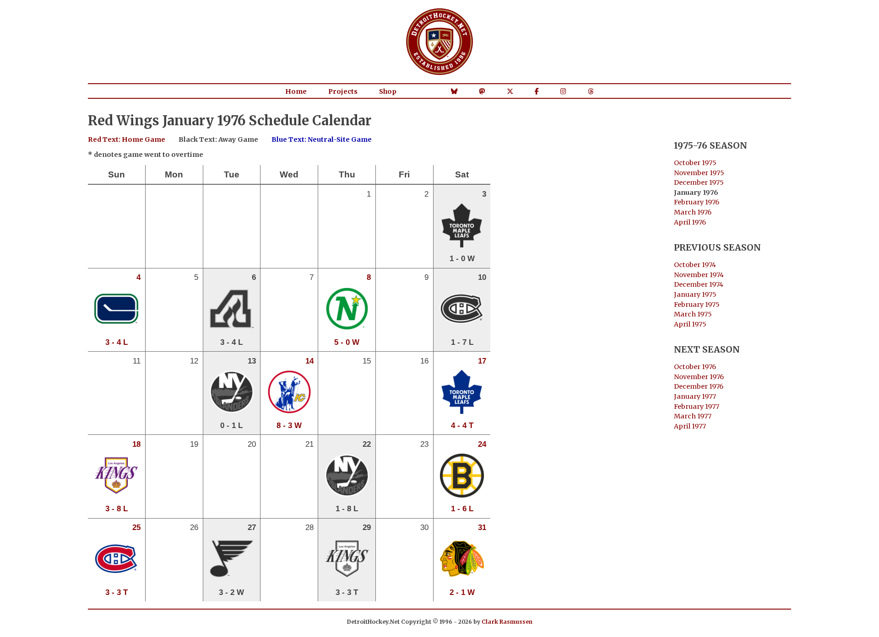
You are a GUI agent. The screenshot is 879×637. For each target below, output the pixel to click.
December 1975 (699, 182)
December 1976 (698, 386)
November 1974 (699, 275)
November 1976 (699, 377)
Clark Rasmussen (507, 621)
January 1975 (695, 294)
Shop (387, 91)
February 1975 (697, 304)
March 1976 (692, 212)
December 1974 (698, 284)
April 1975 (690, 324)
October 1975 (695, 163)
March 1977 (692, 416)
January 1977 (695, 396)
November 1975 (699, 173)
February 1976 (696, 202)
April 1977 (690, 426)
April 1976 (690, 222)
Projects (343, 91)
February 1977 (696, 406)
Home (296, 91)
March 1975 (693, 314)
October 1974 (695, 265)
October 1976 (695, 367)
